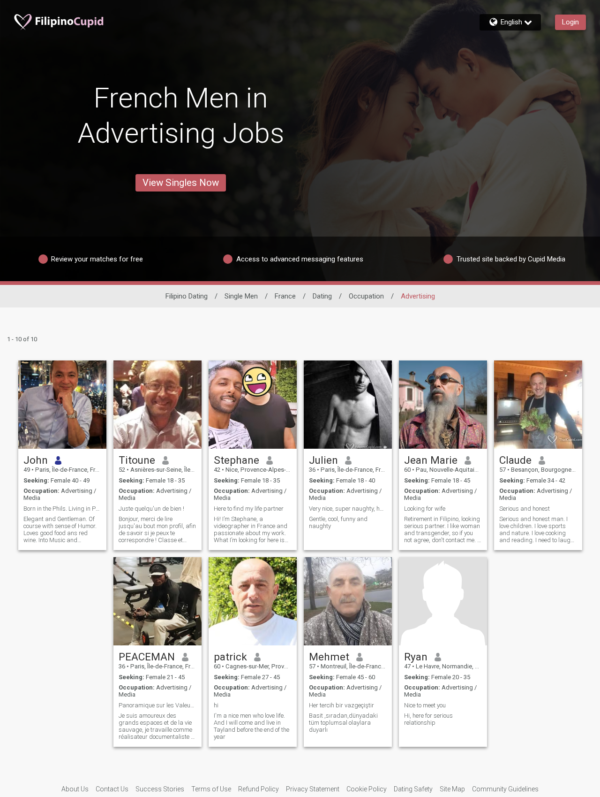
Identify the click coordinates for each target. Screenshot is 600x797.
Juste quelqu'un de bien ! (151, 508)
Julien (323, 460)
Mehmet (329, 657)
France (285, 296)
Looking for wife (424, 508)
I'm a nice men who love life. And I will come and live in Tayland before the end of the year (251, 726)
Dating (322, 296)
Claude (515, 460)
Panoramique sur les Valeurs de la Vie (157, 705)
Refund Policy (258, 789)
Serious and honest (524, 508)
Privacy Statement (312, 789)
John (35, 460)
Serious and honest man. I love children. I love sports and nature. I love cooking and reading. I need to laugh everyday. (536, 529)
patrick (230, 657)
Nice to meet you (425, 705)
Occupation (366, 296)
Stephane (236, 460)
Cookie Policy (366, 789)
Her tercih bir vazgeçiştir (341, 705)
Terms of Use (211, 789)
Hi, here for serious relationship (428, 719)
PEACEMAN (147, 657)
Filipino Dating (186, 296)
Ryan (416, 657)
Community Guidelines (505, 789)
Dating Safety (413, 789)
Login (570, 22)
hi (216, 705)
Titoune (137, 460)
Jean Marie (431, 460)
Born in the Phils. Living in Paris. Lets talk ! (62, 508)
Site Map (452, 789)
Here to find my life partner (249, 508)
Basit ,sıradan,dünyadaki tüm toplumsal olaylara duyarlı (343, 722)
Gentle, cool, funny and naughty (338, 522)
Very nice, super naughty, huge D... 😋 (348, 508)
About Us (75, 789)
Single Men (241, 296)
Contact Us (112, 789)
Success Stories (159, 789)
